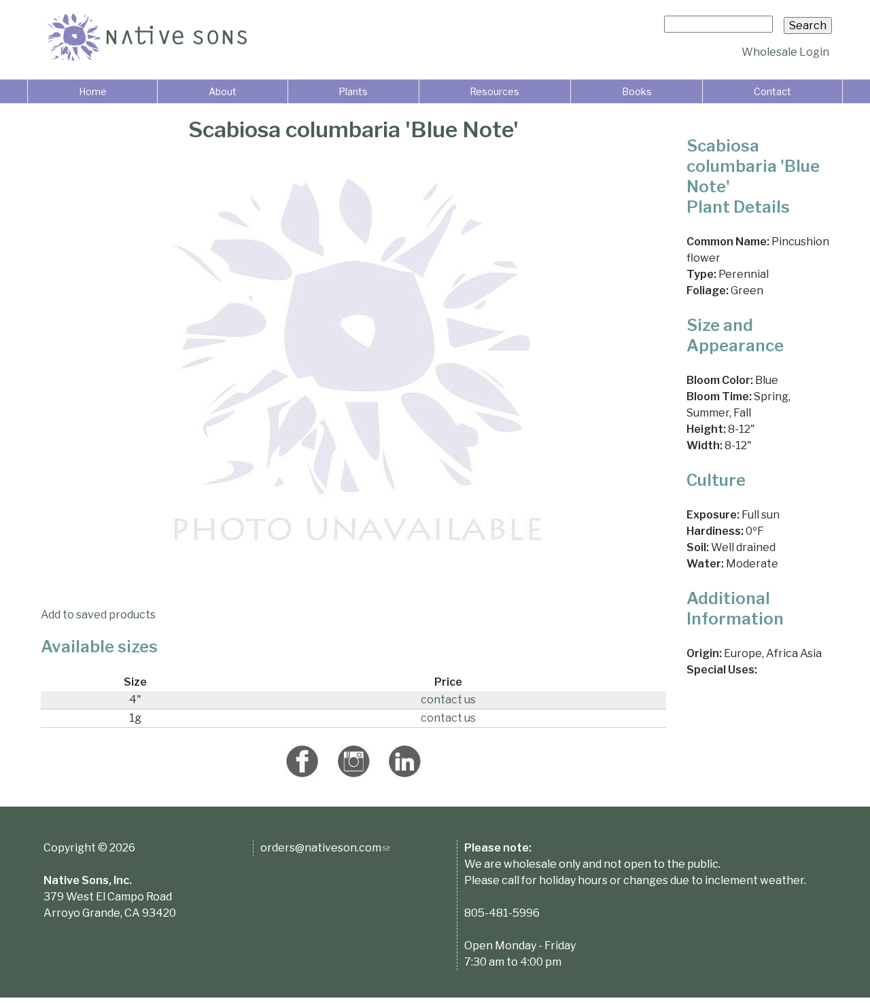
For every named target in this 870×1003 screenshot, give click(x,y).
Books (637, 91)
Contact (772, 91)
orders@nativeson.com (324, 847)
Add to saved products (98, 614)
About (223, 91)
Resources (494, 91)
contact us (448, 699)
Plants (353, 91)
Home (93, 91)
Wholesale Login (785, 52)
